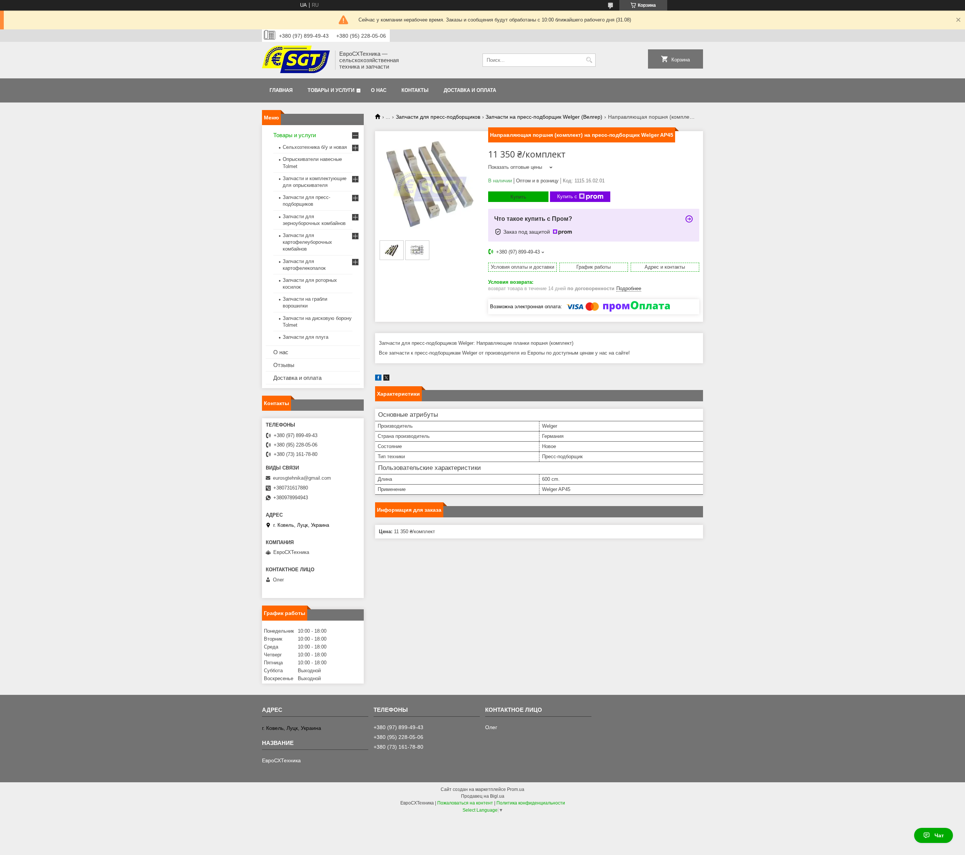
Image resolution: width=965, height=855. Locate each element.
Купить (518, 197)
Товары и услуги (331, 90)
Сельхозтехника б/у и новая (315, 147)
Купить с (567, 196)
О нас (378, 90)
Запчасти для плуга (305, 337)
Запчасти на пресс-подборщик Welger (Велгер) (544, 117)
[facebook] (378, 379)
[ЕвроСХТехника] (296, 60)
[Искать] (589, 60)
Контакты (415, 90)
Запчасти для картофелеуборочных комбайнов (307, 242)
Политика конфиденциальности (530, 803)
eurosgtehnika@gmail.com (302, 478)
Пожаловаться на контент (465, 803)
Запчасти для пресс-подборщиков (438, 117)
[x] (386, 379)
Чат (939, 835)
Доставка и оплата (470, 90)
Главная (281, 90)
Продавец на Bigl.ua (482, 796)
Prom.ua (515, 789)
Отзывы (283, 365)
